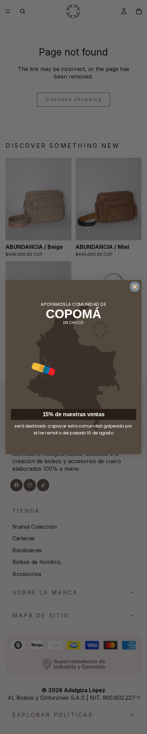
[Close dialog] (135, 286)
